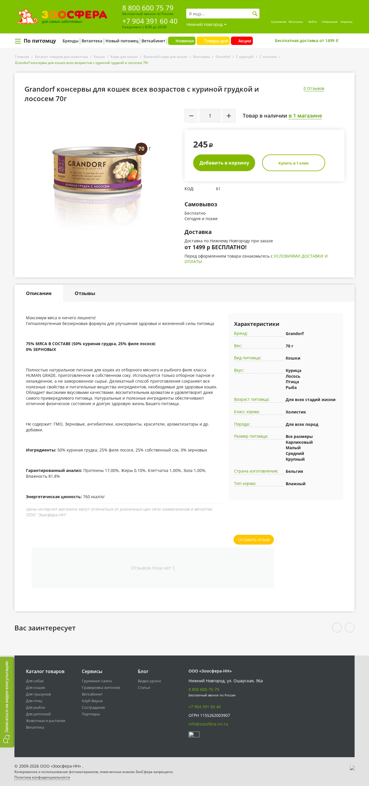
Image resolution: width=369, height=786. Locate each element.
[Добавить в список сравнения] (174, 126)
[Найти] (255, 14)
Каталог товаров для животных (61, 56)
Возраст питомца (251, 399)
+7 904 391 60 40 (150, 21)
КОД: (189, 188)
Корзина (347, 22)
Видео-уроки (149, 680)
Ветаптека (92, 41)
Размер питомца (250, 436)
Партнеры (91, 714)
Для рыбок (35, 707)
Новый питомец (122, 41)
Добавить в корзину (224, 163)
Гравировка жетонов (101, 687)
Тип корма (244, 483)
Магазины (296, 22)
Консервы (201, 56)
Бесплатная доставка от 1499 (307, 40)
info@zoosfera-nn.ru (208, 724)
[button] (7, 702)
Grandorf (223, 56)
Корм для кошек (124, 56)
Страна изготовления (255, 471)
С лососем (268, 56)
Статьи (144, 687)
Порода (241, 424)
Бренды (70, 41)
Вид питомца (247, 357)
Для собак (35, 680)
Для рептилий (38, 714)
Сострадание (93, 707)
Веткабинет (153, 41)
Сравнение (279, 22)
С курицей (245, 56)
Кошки (99, 56)
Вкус (238, 370)
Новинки (185, 41)
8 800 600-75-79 (204, 689)
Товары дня (216, 41)
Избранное (330, 22)
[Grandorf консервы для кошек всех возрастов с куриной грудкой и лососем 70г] (103, 172)
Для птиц (34, 700)
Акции (244, 41)
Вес (237, 345)
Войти (312, 22)
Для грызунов (38, 694)
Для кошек (35, 687)
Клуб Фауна (92, 700)
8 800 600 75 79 (148, 7)
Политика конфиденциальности (42, 777)
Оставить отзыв (254, 539)
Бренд (240, 333)
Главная (22, 56)
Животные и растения (45, 720)
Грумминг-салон (97, 680)
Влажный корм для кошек (165, 56)
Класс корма (246, 411)
